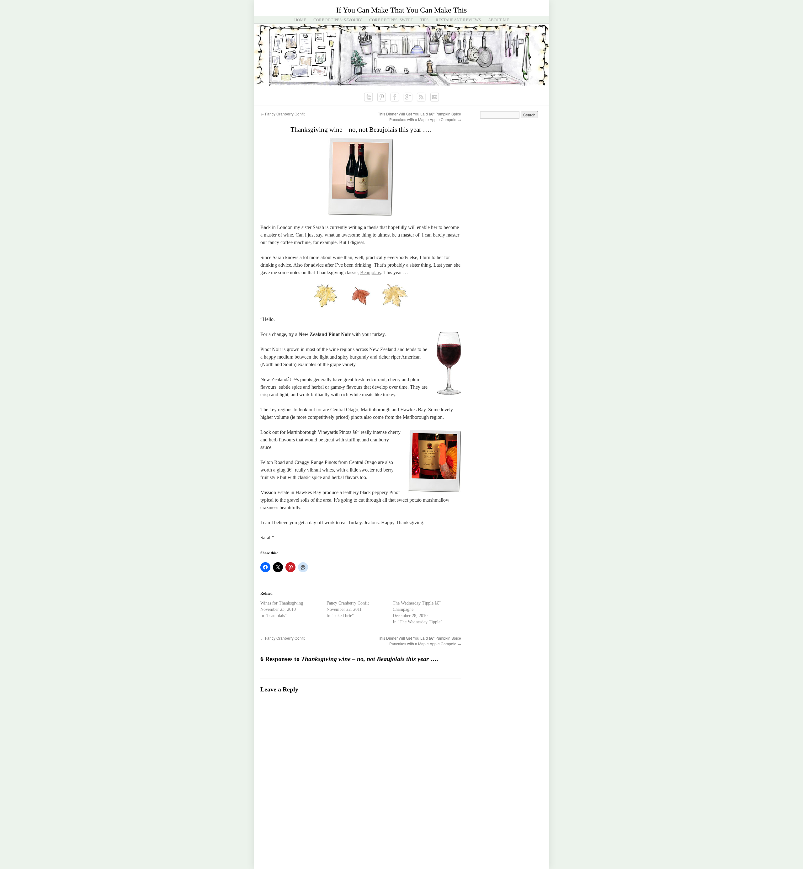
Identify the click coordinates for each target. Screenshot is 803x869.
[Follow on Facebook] (395, 97)
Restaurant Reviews (458, 20)
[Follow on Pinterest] (381, 97)
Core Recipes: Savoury (337, 20)
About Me (498, 20)
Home (300, 20)
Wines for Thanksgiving (281, 603)
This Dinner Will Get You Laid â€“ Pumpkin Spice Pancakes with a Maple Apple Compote (419, 116)
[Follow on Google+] (408, 97)
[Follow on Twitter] (368, 97)
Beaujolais (370, 272)
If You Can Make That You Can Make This (401, 10)
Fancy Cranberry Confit (282, 113)
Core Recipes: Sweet (391, 20)
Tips (424, 20)
